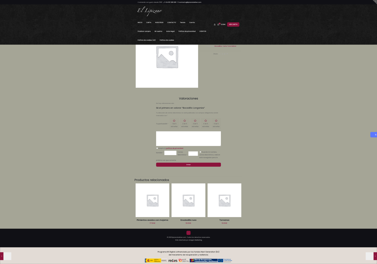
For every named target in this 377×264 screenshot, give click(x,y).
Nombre (159, 153)
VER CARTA (233, 24)
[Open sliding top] (375, 2)
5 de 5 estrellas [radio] (216, 125)
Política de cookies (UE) (147, 40)
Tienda (182, 22)
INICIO (140, 22)
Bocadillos (218, 46)
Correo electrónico (182, 153)
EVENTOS (203, 31)
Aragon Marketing (195, 240)
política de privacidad (174, 148)
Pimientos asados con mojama (152, 220)
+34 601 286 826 (170, 2)
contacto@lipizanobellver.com (190, 2)
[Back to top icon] (188, 233)
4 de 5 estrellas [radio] (205, 125)
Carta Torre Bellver (229, 46)
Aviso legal (170, 31)
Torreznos (224, 220)
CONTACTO (171, 22)
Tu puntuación (162, 124)
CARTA (148, 22)
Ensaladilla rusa (188, 220)
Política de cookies (167, 40)
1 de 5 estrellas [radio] (174, 125)
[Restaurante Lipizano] (150, 11)
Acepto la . (170, 148)
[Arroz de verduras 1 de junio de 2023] (5, 256)
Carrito (192, 22)
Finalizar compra (144, 31)
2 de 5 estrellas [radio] (184, 125)
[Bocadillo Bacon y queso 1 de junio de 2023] (371, 256)
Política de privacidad (187, 31)
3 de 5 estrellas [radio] (195, 125)
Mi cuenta (158, 31)
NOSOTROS (159, 22)
